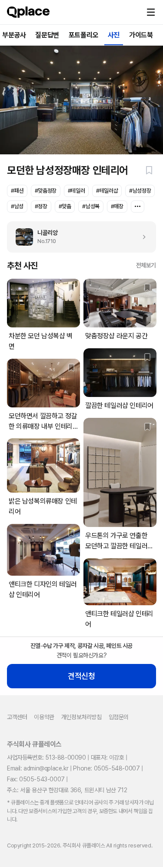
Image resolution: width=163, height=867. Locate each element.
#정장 (41, 206)
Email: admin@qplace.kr (37, 768)
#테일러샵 (107, 190)
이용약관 (44, 717)
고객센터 (17, 717)
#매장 (117, 206)
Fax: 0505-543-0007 (36, 779)
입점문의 (119, 717)
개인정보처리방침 (81, 717)
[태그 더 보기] (137, 206)
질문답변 (47, 35)
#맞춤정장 (46, 190)
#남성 (17, 206)
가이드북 (141, 35)
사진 (114, 35)
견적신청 (81, 675)
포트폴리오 (83, 35)
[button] (151, 12)
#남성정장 (140, 190)
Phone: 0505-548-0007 (106, 768)
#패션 (17, 190)
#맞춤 (65, 206)
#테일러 (76, 190)
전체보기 (146, 265)
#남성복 (90, 206)
